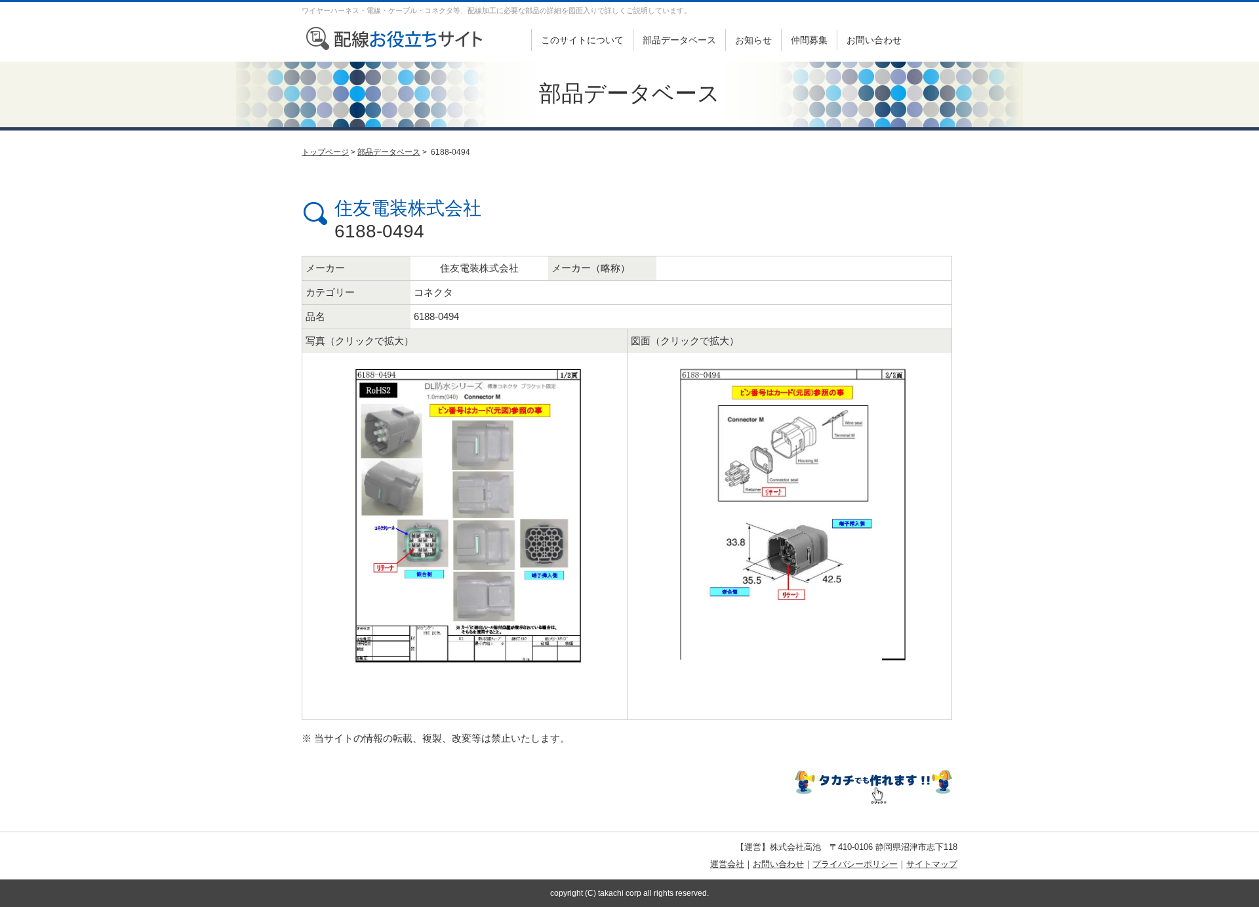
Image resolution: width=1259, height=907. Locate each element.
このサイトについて (582, 40)
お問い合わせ (874, 40)
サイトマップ (931, 864)
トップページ (325, 152)
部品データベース (679, 40)
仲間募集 (809, 40)
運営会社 (727, 864)
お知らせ (753, 40)
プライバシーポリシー (855, 864)
